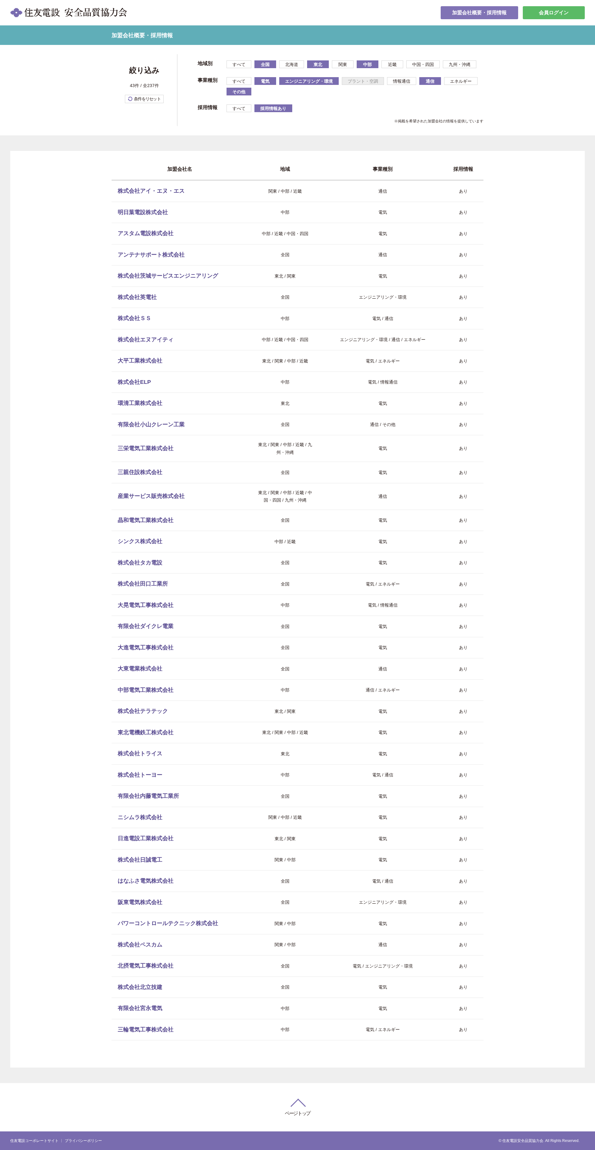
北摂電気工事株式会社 (146, 966)
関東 (342, 64)
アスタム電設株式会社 (146, 233)
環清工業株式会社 (140, 403)
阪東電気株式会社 (140, 902)
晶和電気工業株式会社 (146, 520)
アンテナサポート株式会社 (151, 255)
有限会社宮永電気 (140, 1008)
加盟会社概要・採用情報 (479, 12)
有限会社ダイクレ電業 (146, 626)
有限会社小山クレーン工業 (151, 424)
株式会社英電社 (137, 297)
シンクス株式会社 (140, 541)
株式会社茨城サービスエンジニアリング (168, 276)
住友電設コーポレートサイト (34, 1141)
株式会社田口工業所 (143, 584)
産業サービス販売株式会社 (151, 496)
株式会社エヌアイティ (146, 339)
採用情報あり (273, 108)
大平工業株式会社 (140, 361)
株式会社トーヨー (140, 775)
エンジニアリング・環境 (309, 81)
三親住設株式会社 (140, 472)
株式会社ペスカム (140, 945)
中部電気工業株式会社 (146, 690)
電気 (265, 81)
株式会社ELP (134, 382)
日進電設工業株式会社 (146, 838)
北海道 (291, 64)
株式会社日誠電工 (140, 860)
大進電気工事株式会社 (146, 647)
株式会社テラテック (143, 711)
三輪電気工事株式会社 (146, 1029)
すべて (238, 64)
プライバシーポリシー (83, 1141)
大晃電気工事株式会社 (146, 605)
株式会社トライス (140, 753)
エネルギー (461, 81)
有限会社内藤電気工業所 (148, 796)
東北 (318, 64)
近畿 (392, 64)
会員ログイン (554, 12)
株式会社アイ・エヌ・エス (151, 191)
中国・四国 (423, 64)
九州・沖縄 (459, 64)
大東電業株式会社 (140, 668)
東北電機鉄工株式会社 (146, 732)
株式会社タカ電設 (140, 563)
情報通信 (401, 81)
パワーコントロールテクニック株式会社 (168, 923)
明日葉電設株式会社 (143, 212)
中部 (367, 64)
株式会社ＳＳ (134, 318)
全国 (265, 64)
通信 (430, 81)
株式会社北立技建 (140, 987)
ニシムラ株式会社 (140, 817)
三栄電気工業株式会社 (146, 448)
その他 (238, 91)
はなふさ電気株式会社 (146, 881)
